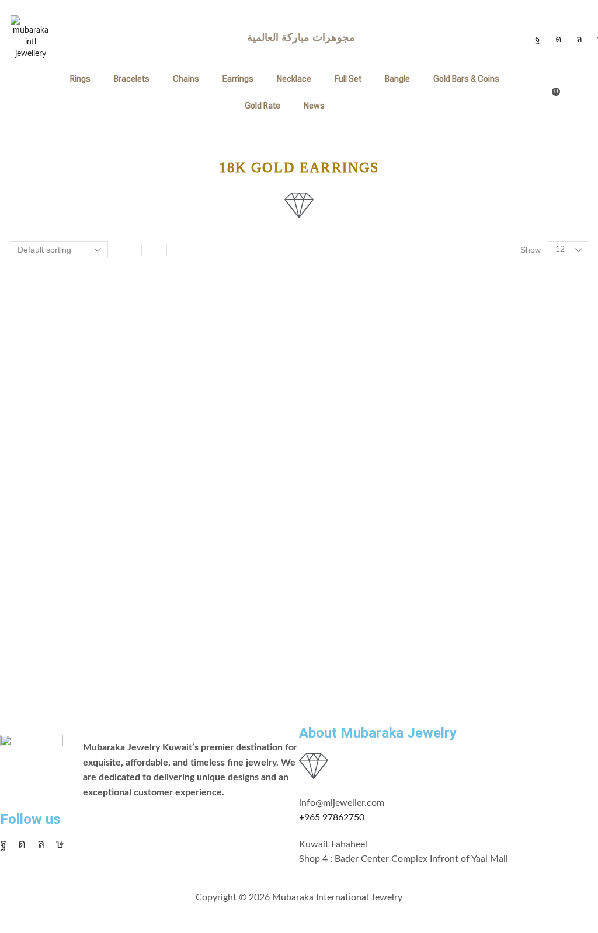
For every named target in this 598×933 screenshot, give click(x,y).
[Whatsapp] (579, 39)
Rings (80, 78)
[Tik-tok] (60, 844)
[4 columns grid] (179, 249)
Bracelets (132, 78)
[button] (551, 92)
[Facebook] (537, 39)
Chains (186, 78)
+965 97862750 (331, 817)
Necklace (294, 78)
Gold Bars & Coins (466, 78)
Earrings (237, 78)
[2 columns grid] (129, 249)
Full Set (348, 78)
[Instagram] (558, 39)
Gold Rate (262, 105)
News (314, 105)
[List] (204, 249)
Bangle (397, 78)
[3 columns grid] (154, 249)
